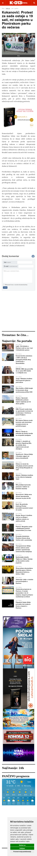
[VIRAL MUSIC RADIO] (18, 117)
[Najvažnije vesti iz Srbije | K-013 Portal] (18, 2)
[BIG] (18, 648)
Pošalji (5, 287)
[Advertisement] (18, 310)
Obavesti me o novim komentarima (16, 284)
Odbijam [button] (22, 848)
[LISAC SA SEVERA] (18, 688)
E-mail (10, 266)
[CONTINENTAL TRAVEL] (18, 719)
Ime (7, 262)
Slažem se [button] (22, 845)
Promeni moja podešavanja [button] (22, 851)
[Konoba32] (18, 736)
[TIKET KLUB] (18, 622)
